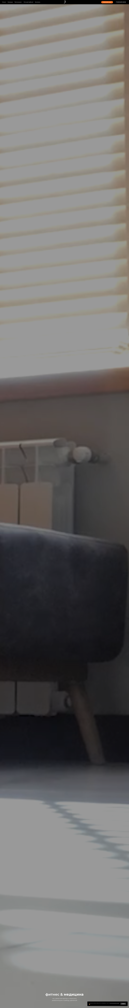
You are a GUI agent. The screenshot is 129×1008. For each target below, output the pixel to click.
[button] (107, 2)
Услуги (4, 2)
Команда (10, 2)
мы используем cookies (114, 1003)
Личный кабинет (28, 2)
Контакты (37, 2)
